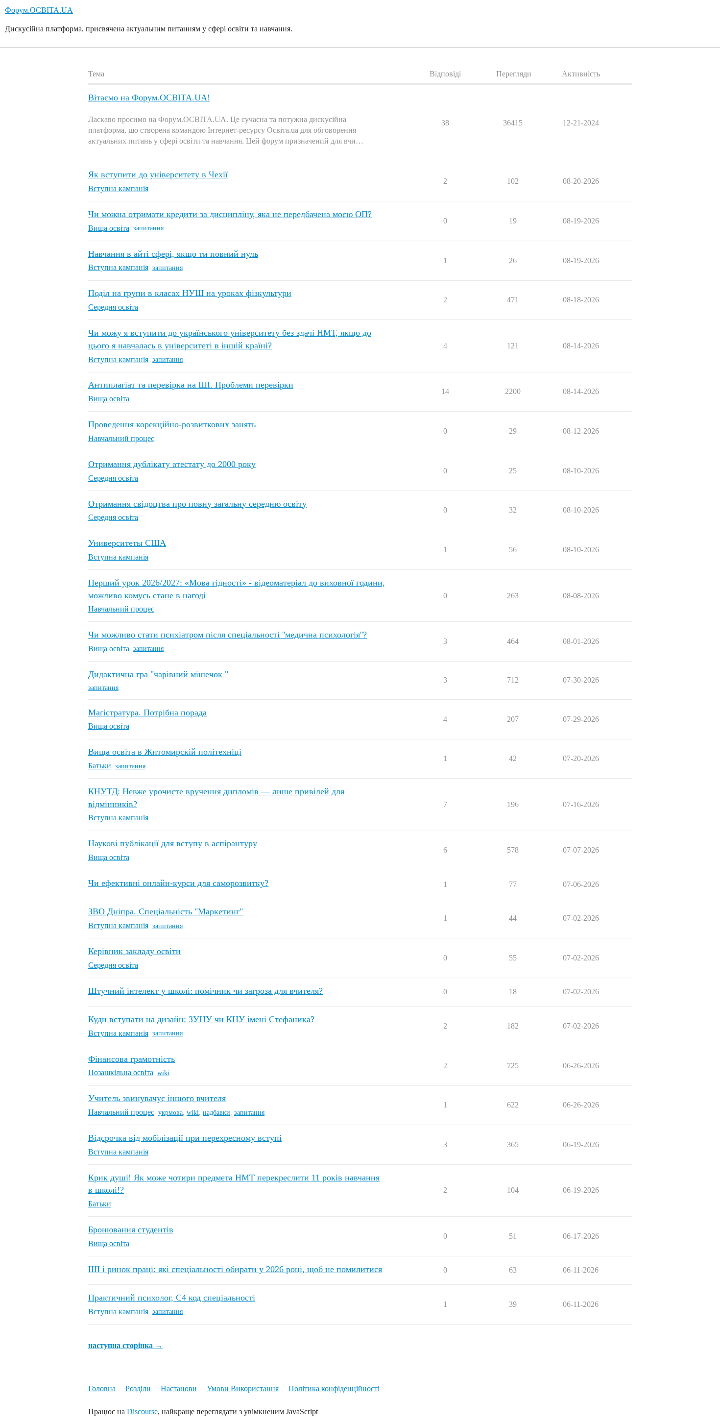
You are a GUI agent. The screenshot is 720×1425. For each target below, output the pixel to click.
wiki (163, 1073)
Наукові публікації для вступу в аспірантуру (172, 843)
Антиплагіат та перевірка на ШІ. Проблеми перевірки (190, 385)
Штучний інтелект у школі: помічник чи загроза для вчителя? (205, 991)
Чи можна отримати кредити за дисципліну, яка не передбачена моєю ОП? (230, 214)
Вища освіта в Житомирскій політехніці (164, 752)
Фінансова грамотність (131, 1059)
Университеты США (127, 543)
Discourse (142, 1411)
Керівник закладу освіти (134, 951)
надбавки (216, 1112)
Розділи (138, 1388)
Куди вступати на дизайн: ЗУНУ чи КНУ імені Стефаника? (201, 1019)
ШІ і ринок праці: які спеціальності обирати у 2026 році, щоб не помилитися (235, 1269)
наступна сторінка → (125, 1345)
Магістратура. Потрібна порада (147, 712)
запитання (148, 228)
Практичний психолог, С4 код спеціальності (171, 1297)
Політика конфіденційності (334, 1388)
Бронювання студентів (130, 1229)
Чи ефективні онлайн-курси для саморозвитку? (178, 883)
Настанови (179, 1388)
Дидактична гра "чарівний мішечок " (158, 674)
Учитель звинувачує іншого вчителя (157, 1098)
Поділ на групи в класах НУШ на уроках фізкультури (189, 293)
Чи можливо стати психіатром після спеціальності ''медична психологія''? (227, 634)
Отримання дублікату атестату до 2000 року (172, 464)
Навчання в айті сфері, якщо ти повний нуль (173, 254)
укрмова (170, 1112)
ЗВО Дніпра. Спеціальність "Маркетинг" (165, 911)
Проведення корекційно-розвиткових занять (172, 424)
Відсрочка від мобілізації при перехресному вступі (185, 1138)
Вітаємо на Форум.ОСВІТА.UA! (149, 97)
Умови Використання (243, 1388)
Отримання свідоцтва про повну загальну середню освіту (197, 504)
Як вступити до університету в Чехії (158, 174)
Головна (102, 1388)
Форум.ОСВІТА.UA (39, 10)
